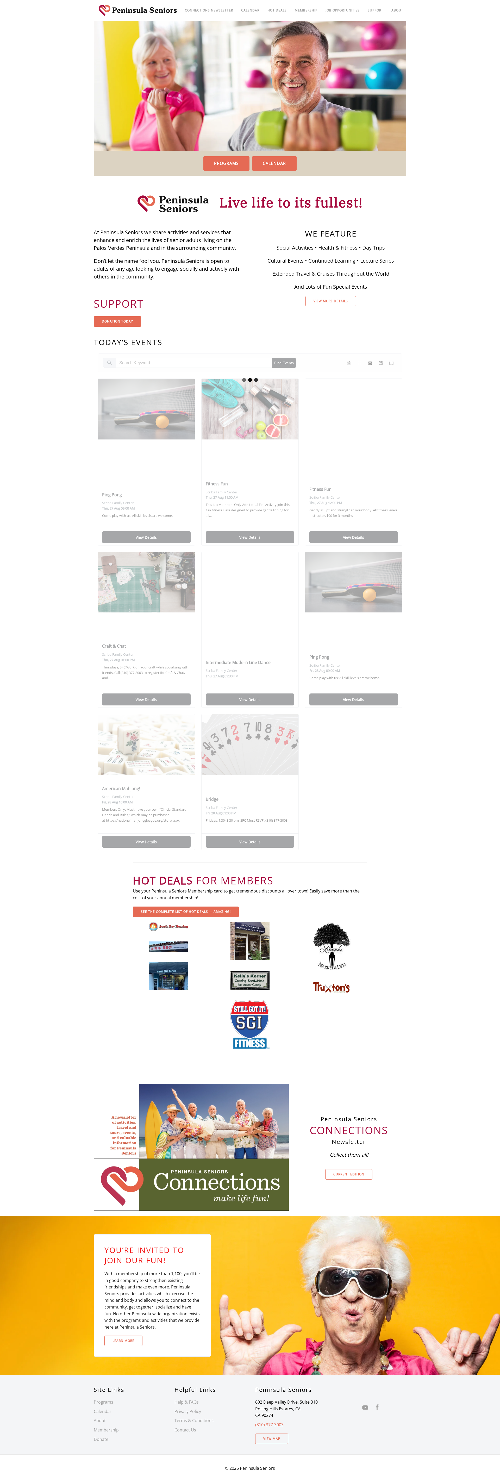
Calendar (274, 163)
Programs (226, 163)
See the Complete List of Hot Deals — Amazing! (186, 911)
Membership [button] (306, 10)
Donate (101, 1439)
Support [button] (375, 10)
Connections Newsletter (209, 10)
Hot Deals (277, 10)
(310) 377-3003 (269, 1425)
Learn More (123, 1340)
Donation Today (117, 321)
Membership (106, 1430)
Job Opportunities (343, 10)
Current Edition (348, 1174)
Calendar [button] (250, 10)
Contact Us (185, 1430)
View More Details (331, 301)
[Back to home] (138, 10)
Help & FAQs (186, 1402)
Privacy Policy (187, 1411)
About (397, 10)
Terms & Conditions (194, 1420)
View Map (271, 1438)
